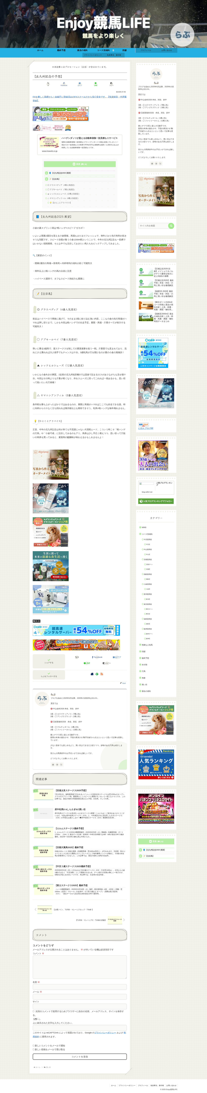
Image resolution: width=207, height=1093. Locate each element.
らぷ (53, 694)
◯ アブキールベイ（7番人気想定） (61, 189)
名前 (36, 982)
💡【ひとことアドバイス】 (61, 203)
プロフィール (143, 1085)
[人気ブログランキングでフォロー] (156, 501)
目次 (78, 164)
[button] (111, 84)
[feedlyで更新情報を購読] (97, 674)
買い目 (37, 621)
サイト (36, 1001)
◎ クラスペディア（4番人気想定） (61, 185)
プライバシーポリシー (105, 1033)
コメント (38, 953)
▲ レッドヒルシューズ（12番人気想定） (63, 194)
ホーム (113, 1085)
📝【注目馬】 (54, 179)
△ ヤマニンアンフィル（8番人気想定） (63, 198)
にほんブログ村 (145, 428)
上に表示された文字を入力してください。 (53, 1023)
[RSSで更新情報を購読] (102, 674)
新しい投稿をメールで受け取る (50, 1049)
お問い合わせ (171, 1085)
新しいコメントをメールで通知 (50, 1045)
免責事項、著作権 (157, 1085)
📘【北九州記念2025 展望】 (60, 173)
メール (37, 992)
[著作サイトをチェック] (92, 674)
